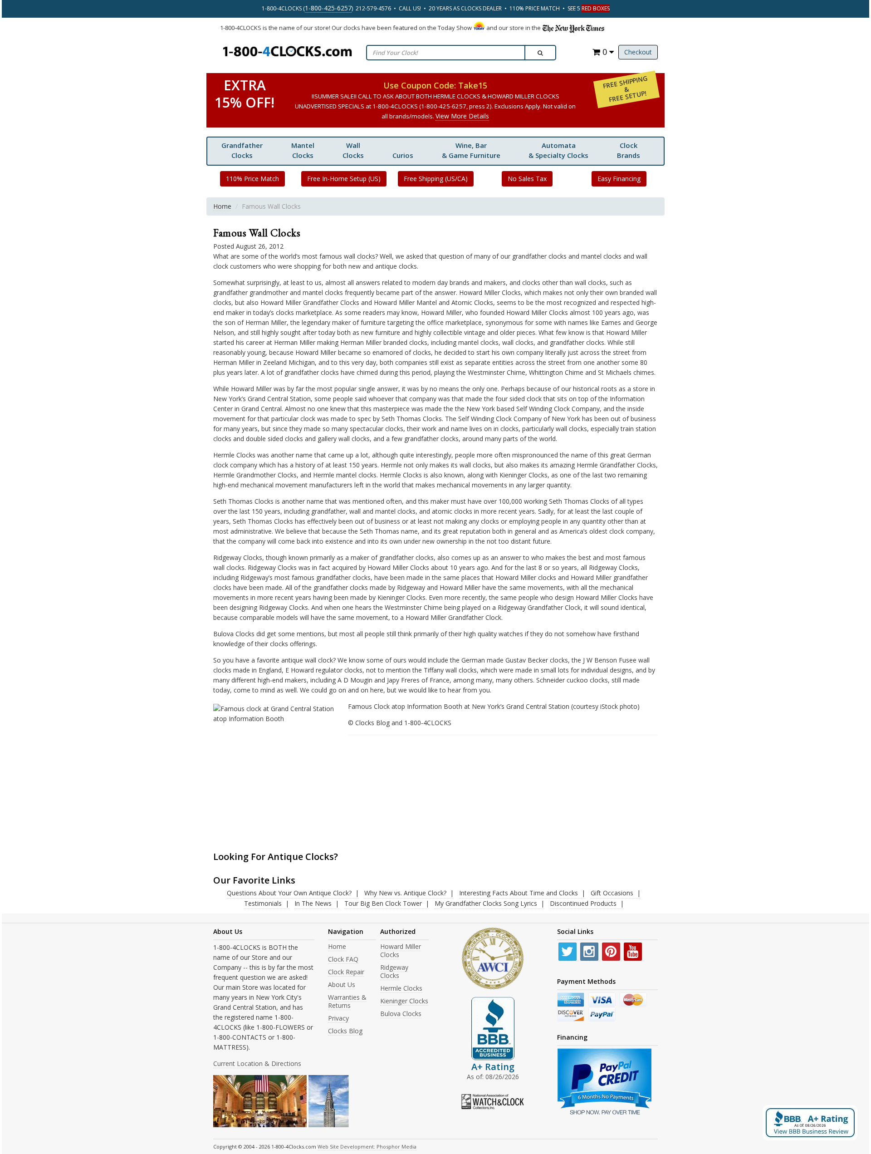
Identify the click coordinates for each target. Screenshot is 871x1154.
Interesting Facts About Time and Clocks (518, 893)
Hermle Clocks (401, 988)
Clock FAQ (343, 959)
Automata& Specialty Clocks (558, 150)
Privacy (338, 1018)
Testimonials (263, 903)
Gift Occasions (612, 893)
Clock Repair (346, 971)
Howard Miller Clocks (400, 950)
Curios (402, 155)
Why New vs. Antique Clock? (405, 893)
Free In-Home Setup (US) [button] (344, 178)
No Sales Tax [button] (527, 178)
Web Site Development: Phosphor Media (367, 1146)
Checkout (638, 52)
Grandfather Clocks (242, 150)
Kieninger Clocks (404, 1001)
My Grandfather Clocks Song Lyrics (486, 903)
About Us (341, 984)
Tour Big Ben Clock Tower (383, 903)
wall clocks (359, 256)
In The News (313, 903)
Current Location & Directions (257, 1063)
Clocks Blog (345, 1030)
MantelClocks (302, 150)
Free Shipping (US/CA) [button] (436, 178)
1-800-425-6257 (328, 8)
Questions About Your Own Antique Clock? (289, 893)
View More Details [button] (462, 116)
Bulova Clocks (400, 1013)
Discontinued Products (583, 903)
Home (222, 206)
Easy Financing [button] (619, 178)
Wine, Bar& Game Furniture (471, 150)
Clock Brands (628, 150)
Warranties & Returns (347, 1001)
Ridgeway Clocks (394, 971)
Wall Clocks (353, 150)
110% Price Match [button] (252, 178)
